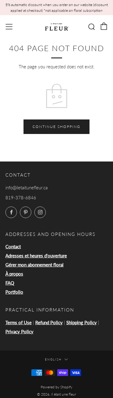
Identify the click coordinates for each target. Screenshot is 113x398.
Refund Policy (49, 322)
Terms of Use (18, 322)
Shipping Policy (81, 322)
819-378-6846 (20, 197)
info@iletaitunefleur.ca (26, 187)
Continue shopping (56, 126)
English (53, 359)
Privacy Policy (19, 331)
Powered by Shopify (56, 387)
